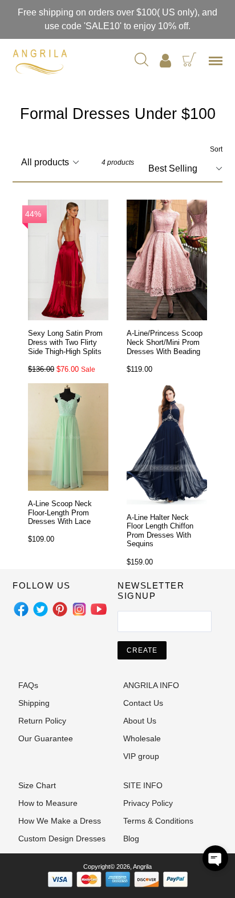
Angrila (142, 866)
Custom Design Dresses (62, 838)
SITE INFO (143, 785)
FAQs (28, 685)
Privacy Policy (148, 803)
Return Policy (42, 720)
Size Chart (37, 785)
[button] (215, 858)
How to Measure (48, 803)
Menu (218, 64)
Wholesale (142, 738)
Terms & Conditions (158, 820)
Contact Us (143, 703)
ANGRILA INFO (151, 685)
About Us (139, 720)
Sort (216, 149)
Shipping (34, 703)
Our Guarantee (45, 738)
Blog (131, 838)
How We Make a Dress (59, 820)
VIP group (141, 756)
